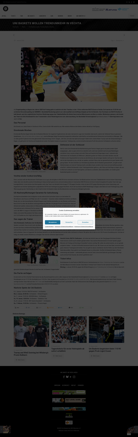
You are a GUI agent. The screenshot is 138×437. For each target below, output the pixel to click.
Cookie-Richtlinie (49, 226)
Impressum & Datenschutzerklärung (64, 226)
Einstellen (85, 222)
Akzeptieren (53, 222)
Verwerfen (69, 222)
